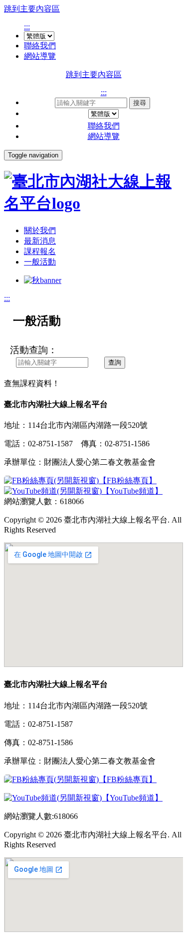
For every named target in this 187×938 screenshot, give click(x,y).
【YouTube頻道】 (132, 491)
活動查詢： (33, 350)
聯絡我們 (40, 45)
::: (27, 26)
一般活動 (40, 262)
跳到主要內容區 (32, 8)
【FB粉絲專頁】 (128, 480)
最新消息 (40, 241)
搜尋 (139, 103)
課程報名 (40, 251)
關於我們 (40, 230)
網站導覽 (40, 56)
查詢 (114, 362)
